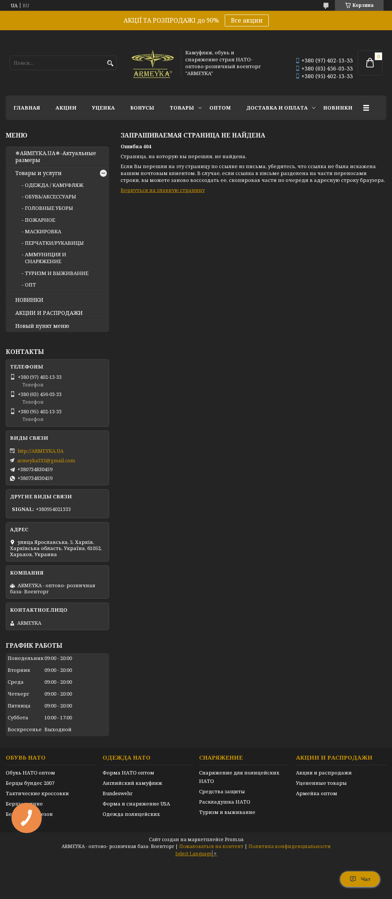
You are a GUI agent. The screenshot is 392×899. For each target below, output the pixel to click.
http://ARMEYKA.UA (41, 451)
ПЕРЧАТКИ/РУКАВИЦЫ (54, 242)
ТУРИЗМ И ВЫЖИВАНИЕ (56, 273)
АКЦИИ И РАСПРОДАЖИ (49, 312)
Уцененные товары (321, 782)
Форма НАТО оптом (128, 772)
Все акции (247, 20)
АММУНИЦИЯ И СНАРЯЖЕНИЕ (45, 258)
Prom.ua (234, 839)
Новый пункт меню (42, 326)
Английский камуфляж (132, 782)
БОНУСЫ (142, 107)
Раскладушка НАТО (224, 801)
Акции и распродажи (324, 772)
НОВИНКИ (338, 107)
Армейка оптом (316, 793)
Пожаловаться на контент (211, 846)
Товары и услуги (38, 173)
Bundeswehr (117, 793)
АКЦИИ (66, 107)
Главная (26, 107)
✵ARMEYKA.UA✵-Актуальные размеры (55, 157)
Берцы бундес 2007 (30, 782)
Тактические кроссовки (37, 793)
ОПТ (30, 284)
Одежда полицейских (131, 814)
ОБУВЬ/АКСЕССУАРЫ (50, 196)
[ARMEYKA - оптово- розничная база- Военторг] (153, 63)
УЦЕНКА (103, 107)
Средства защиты (222, 791)
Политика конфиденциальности (289, 846)
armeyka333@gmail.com (46, 460)
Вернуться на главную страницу (163, 190)
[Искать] (110, 63)
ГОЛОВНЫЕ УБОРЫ (49, 208)
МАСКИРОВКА (43, 231)
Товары (182, 107)
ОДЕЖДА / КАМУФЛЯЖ (54, 185)
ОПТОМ (220, 107)
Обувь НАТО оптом (30, 772)
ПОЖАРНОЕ (40, 219)
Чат (366, 879)
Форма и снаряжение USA (136, 803)
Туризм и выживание (227, 812)
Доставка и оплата (277, 107)
